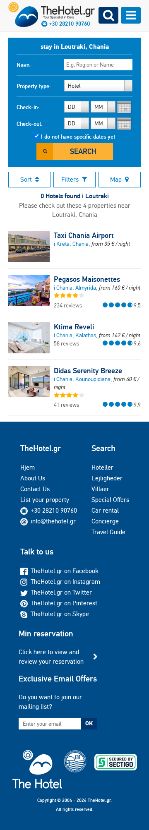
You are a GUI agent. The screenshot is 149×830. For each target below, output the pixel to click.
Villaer (100, 489)
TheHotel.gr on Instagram (65, 581)
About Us (32, 478)
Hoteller (102, 467)
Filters (70, 179)
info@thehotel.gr (53, 521)
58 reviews (66, 343)
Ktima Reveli (74, 326)
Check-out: (30, 123)
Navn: (24, 65)
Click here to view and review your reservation (51, 656)
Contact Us (35, 489)
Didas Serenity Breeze (88, 370)
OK (89, 723)
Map (116, 179)
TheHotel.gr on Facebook (65, 571)
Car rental (105, 510)
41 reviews (66, 404)
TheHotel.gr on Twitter (61, 592)
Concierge (105, 521)
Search (83, 151)
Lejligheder (107, 478)
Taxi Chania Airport (84, 235)
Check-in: (28, 107)
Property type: (34, 86)
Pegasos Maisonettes (87, 279)
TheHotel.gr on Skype (60, 614)
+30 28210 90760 (54, 510)
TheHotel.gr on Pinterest (64, 603)
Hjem (27, 467)
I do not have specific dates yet (78, 136)
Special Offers (110, 500)
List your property (44, 500)
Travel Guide (108, 532)
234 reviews (68, 305)
